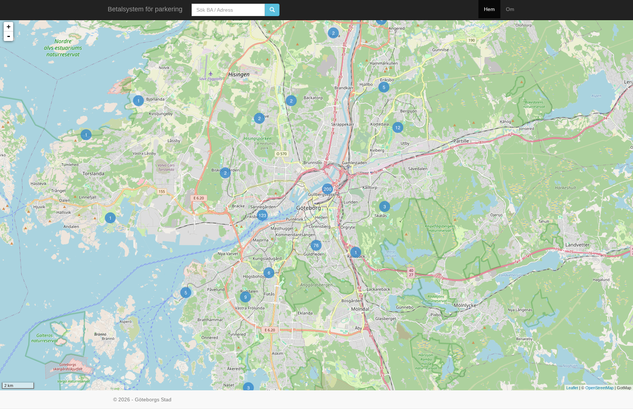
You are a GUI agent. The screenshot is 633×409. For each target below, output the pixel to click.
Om (510, 9)
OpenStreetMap (599, 388)
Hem (489, 9)
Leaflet (572, 388)
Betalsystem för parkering (145, 9)
